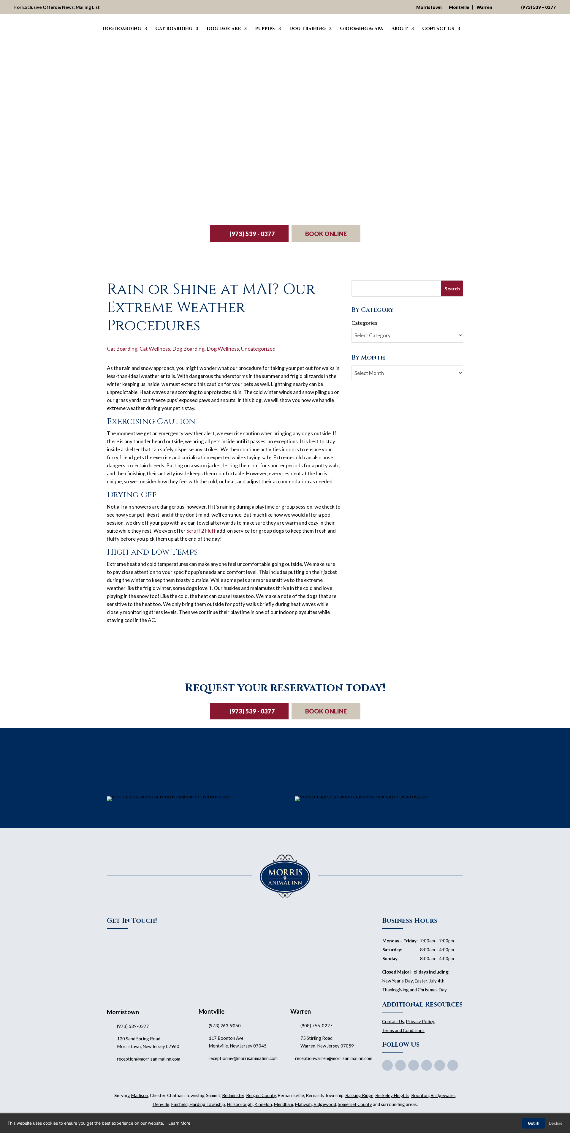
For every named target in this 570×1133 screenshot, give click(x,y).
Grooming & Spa (361, 28)
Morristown (429, 7)
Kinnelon (263, 1104)
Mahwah (303, 1104)
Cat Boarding (173, 28)
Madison (139, 1095)
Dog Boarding (121, 28)
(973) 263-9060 (225, 1025)
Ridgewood (325, 1104)
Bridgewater (442, 1095)
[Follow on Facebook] (387, 1065)
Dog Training (307, 28)
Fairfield (179, 1104)
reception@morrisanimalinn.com (148, 1058)
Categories (364, 322)
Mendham (283, 1104)
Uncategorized (258, 348)
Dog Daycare (224, 28)
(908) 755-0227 (316, 1025)
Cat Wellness (155, 348)
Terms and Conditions (403, 1030)
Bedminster (233, 1095)
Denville (161, 1104)
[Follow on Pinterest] (426, 1065)
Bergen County (261, 1095)
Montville (459, 7)
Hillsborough (240, 1104)
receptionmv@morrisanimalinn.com (243, 1058)
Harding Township (207, 1104)
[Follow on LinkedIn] (452, 1065)
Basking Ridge (359, 1095)
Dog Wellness (223, 348)
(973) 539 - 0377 (252, 233)
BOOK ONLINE (326, 233)
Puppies (265, 28)
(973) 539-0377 (133, 1026)
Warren (484, 7)
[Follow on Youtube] (413, 1065)
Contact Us (438, 28)
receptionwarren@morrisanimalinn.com (333, 1058)
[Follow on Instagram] (439, 1065)
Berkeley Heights (392, 1095)
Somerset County (355, 1104)
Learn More (179, 1123)
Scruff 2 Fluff (201, 531)
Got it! (533, 1123)
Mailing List (88, 7)
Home (89, 27)
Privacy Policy (420, 1021)
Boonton (420, 1095)
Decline (556, 1123)
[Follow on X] (400, 1065)
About (399, 28)
